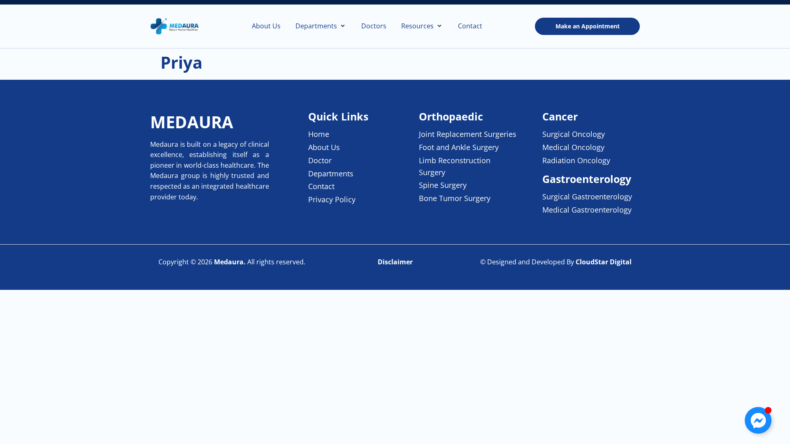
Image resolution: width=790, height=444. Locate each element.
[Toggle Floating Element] (758, 420)
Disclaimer (395, 261)
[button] (321, 26)
